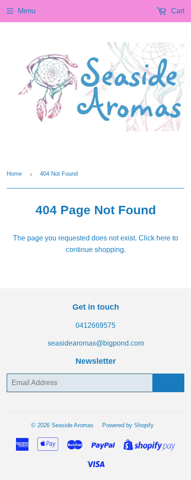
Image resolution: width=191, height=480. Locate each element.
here (163, 238)
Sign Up (168, 383)
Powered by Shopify (128, 425)
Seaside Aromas (73, 425)
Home (14, 173)
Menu (27, 11)
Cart (176, 11)
